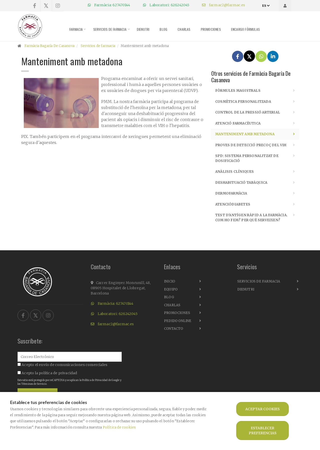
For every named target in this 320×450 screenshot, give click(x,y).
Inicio (169, 281)
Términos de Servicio (33, 384)
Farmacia (76, 29)
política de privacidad (58, 373)
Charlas (184, 29)
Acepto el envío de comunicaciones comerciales (64, 364)
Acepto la (49, 373)
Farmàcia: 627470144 (112, 5)
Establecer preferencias (262, 430)
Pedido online (178, 321)
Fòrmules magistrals (237, 90)
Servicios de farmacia (109, 29)
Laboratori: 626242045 (169, 5)
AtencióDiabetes (232, 204)
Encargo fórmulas (245, 29)
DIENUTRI (143, 29)
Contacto (173, 328)
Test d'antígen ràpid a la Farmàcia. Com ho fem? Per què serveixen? (251, 217)
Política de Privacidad (95, 380)
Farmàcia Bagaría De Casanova (49, 46)
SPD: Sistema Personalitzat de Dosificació (246, 158)
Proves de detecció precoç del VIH (250, 145)
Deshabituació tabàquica (241, 182)
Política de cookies (119, 427)
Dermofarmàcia (231, 193)
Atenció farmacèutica (237, 123)
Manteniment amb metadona (244, 134)
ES (264, 6)
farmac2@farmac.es (226, 5)
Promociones (211, 29)
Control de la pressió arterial (247, 112)
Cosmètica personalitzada (243, 102)
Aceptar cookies (262, 409)
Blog (163, 29)
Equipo (171, 289)
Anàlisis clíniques (234, 172)
